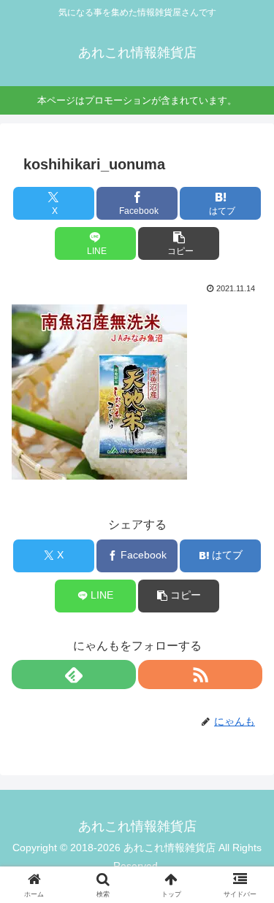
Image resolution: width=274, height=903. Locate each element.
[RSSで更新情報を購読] (200, 674)
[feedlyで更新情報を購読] (74, 674)
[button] (178, 243)
